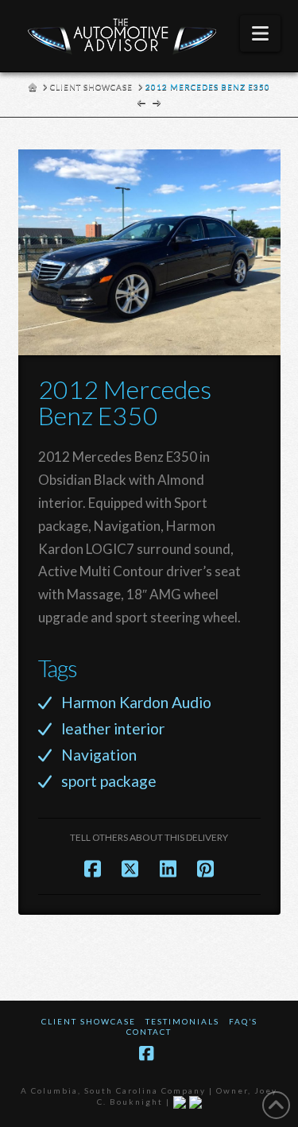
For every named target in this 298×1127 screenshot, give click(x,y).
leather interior (112, 728)
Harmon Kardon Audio (136, 702)
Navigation (99, 755)
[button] (260, 33)
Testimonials (182, 1021)
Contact (149, 1031)
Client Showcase (88, 1021)
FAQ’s (243, 1021)
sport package (109, 781)
